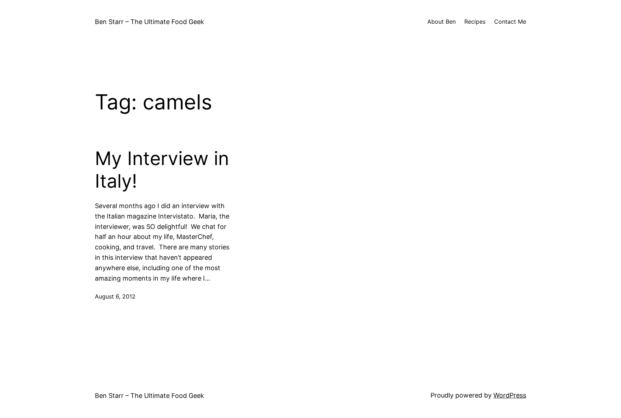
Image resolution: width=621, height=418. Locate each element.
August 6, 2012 (115, 296)
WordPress (509, 395)
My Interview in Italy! (162, 169)
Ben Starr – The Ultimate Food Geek (149, 21)
